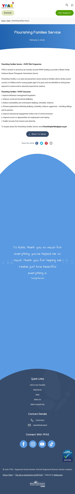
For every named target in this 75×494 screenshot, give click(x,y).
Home (3, 21)
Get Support (64, 13)
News (8, 21)
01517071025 (40, 420)
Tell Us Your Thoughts (37, 385)
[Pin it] (46, 143)
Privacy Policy (8, 475)
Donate (8, 13)
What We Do (37, 389)
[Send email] (51, 143)
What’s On (37, 399)
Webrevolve (58, 475)
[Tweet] (41, 143)
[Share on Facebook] (36, 143)
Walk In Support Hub (37, 404)
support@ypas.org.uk (40, 425)
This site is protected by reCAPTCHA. (29, 475)
